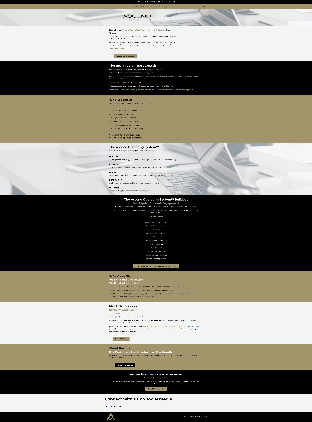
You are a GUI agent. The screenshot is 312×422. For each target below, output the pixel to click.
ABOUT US (144, 6)
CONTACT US (167, 6)
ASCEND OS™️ (155, 6)
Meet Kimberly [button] (121, 339)
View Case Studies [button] (125, 365)
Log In (204, 6)
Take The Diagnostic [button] (156, 389)
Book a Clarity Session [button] (125, 56)
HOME (136, 6)
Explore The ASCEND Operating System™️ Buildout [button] (156, 266)
